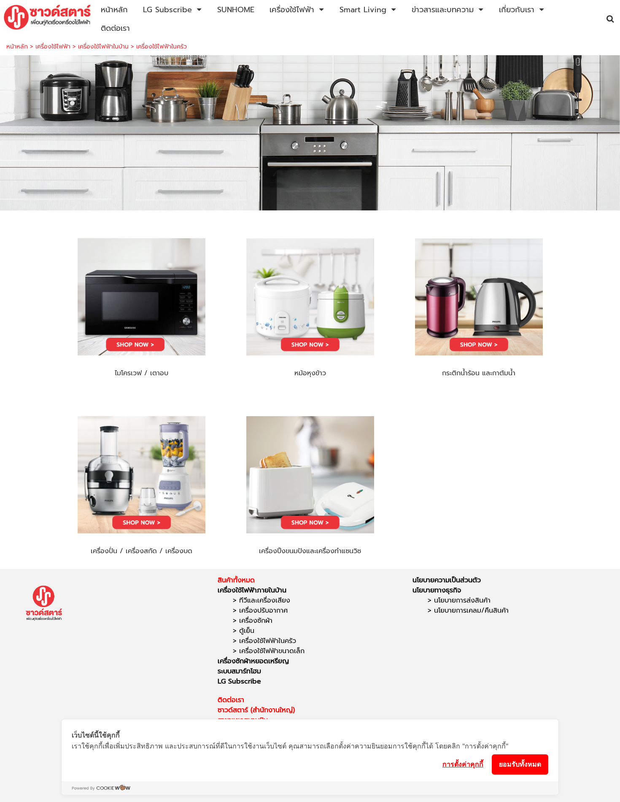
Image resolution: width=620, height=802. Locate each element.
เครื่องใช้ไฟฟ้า (52, 46)
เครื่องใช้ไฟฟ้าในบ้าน (103, 46)
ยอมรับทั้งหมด (520, 764)
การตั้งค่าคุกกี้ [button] (462, 764)
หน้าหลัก (17, 46)
